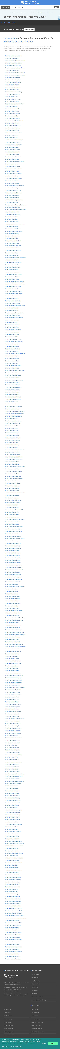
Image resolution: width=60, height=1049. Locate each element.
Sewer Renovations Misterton (12, 481)
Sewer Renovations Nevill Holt (12, 207)
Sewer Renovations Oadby (11, 605)
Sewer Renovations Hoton (11, 865)
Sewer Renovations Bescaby (12, 497)
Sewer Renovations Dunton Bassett (13, 231)
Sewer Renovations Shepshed (12, 113)
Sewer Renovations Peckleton (12, 166)
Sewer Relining (35, 1012)
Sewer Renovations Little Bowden (13, 192)
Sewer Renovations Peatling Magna (13, 678)
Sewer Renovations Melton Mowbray (14, 341)
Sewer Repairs (35, 1009)
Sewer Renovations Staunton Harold (14, 846)
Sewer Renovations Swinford (12, 521)
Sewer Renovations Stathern (12, 930)
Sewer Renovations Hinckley (12, 233)
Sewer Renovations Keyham (12, 658)
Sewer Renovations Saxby (11, 202)
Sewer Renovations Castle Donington (14, 140)
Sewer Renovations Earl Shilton (12, 812)
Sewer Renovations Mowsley (12, 346)
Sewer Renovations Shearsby (12, 838)
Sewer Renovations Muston (12, 147)
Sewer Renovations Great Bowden (13, 738)
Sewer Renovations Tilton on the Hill (14, 644)
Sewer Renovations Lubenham (12, 721)
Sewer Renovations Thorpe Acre (13, 476)
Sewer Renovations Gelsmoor (12, 195)
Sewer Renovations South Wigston (13, 810)
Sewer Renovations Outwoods (12, 887)
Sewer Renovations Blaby (11, 106)
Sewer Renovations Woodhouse (13, 545)
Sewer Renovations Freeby (11, 850)
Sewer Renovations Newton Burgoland (14, 161)
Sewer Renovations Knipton (12, 356)
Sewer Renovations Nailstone (12, 656)
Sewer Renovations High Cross (12, 603)
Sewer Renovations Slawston (12, 666)
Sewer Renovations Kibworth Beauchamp (15, 618)
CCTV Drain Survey (36, 1025)
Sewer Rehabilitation (9, 1031)
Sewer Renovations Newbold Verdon (14, 478)
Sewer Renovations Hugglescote (13, 690)
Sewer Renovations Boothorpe (12, 692)
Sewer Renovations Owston (12, 111)
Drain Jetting (35, 987)
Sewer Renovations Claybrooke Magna (14, 519)
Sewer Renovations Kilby (11, 322)
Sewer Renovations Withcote (12, 394)
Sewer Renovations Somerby (12, 171)
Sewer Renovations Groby (11, 826)
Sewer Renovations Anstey (11, 373)
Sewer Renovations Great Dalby (12, 214)
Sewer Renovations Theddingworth (13, 762)
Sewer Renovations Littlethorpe (12, 560)
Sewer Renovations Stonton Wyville (13, 910)
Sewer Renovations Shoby (11, 894)
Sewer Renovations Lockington (12, 937)
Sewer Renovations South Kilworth (13, 577)
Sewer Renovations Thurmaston (13, 903)
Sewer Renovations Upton (11, 589)
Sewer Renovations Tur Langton (13, 711)
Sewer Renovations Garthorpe (12, 325)
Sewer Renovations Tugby (11, 253)
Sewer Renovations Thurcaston (12, 723)
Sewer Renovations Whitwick (12, 197)
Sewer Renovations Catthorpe (12, 740)
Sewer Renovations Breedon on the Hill (14, 718)
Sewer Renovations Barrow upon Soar (14, 104)
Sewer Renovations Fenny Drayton (13, 80)
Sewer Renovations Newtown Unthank (14, 281)
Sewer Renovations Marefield (12, 358)
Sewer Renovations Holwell (11, 507)
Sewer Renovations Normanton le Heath (15, 60)
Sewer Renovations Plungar (11, 433)
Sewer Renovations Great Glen (12, 714)
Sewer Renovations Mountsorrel (13, 543)
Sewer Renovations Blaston (12, 764)
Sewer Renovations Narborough (13, 536)
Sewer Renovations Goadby (12, 332)
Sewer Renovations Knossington (13, 901)
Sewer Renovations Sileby (11, 505)
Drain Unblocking (36, 980)
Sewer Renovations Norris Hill (12, 884)
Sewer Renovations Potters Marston (14, 317)
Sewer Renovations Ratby (11, 855)
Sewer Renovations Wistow (11, 584)
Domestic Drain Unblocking (10, 1035)
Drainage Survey (8, 1019)
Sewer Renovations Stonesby (12, 382)
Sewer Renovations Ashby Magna (13, 947)
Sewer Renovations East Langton (13, 694)
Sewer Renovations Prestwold (12, 236)
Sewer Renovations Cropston (12, 368)
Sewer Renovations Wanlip (11, 788)
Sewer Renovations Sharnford (12, 642)
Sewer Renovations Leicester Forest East (15, 353)
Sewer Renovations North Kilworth (13, 913)
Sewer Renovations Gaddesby (12, 819)
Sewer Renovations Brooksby (12, 742)
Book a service (5, 7)
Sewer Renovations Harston (12, 512)
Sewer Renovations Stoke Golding (13, 939)
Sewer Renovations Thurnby (12, 154)
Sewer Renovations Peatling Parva (13, 579)
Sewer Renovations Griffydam (12, 128)
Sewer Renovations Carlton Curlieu (13, 625)
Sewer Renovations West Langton (13, 471)
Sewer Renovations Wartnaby (12, 488)
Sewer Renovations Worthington (13, 267)
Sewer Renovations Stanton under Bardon (15, 646)
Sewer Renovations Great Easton (13, 704)
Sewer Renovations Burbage (12, 668)
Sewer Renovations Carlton (11, 709)
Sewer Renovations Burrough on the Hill (14, 586)
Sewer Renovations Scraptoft (12, 944)
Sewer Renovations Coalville (12, 351)
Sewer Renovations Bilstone (12, 327)
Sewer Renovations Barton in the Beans (14, 284)
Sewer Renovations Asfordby (12, 361)
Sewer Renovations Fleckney (12, 445)
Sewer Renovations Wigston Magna (13, 630)
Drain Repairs (35, 990)
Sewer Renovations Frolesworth (13, 82)
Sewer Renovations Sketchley (12, 716)
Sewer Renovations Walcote (12, 949)
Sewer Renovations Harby (11, 889)
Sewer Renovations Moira (11, 337)
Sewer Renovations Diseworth (12, 409)
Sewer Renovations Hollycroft (12, 276)
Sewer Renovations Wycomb (12, 404)
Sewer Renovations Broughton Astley (14, 675)
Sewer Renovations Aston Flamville (13, 406)
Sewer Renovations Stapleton (12, 750)
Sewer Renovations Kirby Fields (12, 301)
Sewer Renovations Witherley (12, 464)
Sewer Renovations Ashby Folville (13, 922)
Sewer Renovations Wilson (11, 180)
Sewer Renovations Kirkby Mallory (13, 565)
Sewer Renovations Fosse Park (12, 423)
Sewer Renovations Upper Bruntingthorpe (15, 634)
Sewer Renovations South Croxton (13, 144)
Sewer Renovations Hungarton (12, 596)
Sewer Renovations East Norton (13, 375)
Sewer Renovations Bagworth (12, 94)
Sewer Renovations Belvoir (11, 363)
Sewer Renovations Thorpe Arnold (13, 680)
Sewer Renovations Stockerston (13, 898)
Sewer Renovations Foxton (11, 96)
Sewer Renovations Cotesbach (12, 272)
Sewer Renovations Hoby (11, 745)
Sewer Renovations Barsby (11, 260)
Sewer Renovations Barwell (11, 654)
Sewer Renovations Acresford (12, 848)
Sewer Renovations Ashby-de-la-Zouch (14, 449)
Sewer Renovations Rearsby (12, 805)
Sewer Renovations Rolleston (12, 238)
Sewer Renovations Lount (11, 288)
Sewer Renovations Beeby (11, 188)
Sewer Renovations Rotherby (12, 130)
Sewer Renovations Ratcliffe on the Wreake (15, 918)
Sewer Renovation (8, 1028)
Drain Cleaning (35, 977)
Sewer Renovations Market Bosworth (14, 457)
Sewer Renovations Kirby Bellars (13, 877)
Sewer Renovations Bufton (11, 135)
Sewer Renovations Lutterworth (12, 673)
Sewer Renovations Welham (12, 461)
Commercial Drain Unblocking (39, 1000)
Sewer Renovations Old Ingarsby (13, 733)
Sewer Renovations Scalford (12, 212)
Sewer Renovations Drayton (12, 490)
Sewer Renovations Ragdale (12, 524)
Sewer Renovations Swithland (12, 452)
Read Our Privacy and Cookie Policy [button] (11, 1046)
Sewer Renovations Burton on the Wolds (15, 305)
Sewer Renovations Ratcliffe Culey (13, 92)
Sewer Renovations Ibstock (11, 473)
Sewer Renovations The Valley (12, 798)
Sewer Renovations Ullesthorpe (12, 303)
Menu (56, 7)
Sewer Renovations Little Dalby (12, 425)
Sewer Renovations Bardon (11, 757)
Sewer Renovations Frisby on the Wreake (15, 75)
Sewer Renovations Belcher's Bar (13, 663)
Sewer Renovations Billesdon (12, 622)
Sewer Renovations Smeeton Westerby (14, 915)
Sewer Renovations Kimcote (12, 183)
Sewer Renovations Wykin (11, 786)
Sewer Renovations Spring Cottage (13, 754)
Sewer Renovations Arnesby (12, 860)
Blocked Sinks (7, 1009)
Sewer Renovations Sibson (11, 829)
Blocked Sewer (7, 1022)
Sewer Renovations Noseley (12, 867)
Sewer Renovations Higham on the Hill (14, 781)
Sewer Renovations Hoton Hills (12, 800)
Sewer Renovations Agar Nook (12, 834)
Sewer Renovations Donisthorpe (13, 574)
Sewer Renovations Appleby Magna (13, 862)
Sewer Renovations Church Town (13, 190)
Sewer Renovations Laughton (12, 344)
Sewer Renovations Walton (11, 822)
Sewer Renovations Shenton (12, 670)
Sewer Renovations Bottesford (12, 87)
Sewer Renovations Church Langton (14, 610)
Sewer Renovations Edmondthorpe (13, 421)
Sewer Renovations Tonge (11, 591)
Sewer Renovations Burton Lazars (13, 824)
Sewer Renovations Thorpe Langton (14, 293)
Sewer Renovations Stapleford (12, 706)
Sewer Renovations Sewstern (12, 790)
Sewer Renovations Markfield (12, 836)
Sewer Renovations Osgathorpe (12, 454)
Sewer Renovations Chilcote (12, 116)
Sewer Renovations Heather (12, 308)
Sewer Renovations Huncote (12, 747)
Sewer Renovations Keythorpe (12, 118)
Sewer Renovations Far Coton (12, 649)
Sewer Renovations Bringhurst (12, 315)
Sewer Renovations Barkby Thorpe (13, 531)
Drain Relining (35, 993)
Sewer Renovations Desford (12, 101)
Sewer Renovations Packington (12, 483)
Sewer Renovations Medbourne (12, 637)
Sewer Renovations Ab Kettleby (12, 502)
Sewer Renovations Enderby (12, 927)
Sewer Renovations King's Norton (13, 262)
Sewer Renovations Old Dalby (12, 70)
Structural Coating (36, 1019)
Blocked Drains (35, 974)
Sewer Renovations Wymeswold (13, 399)
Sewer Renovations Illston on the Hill (14, 509)
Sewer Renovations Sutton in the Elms (14, 632)
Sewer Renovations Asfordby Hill (13, 397)
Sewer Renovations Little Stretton (13, 500)
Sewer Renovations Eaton (11, 401)
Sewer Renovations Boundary (12, 608)
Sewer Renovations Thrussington (13, 529)
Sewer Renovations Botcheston (12, 730)
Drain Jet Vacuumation (37, 996)
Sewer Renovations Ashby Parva (13, 726)
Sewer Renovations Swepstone (12, 942)
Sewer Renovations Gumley (11, 255)
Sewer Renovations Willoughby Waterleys (15, 466)
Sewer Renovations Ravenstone (13, 99)
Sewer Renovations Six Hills (12, 469)
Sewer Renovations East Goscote (13, 908)
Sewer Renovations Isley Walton (13, 925)
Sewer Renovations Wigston (12, 58)
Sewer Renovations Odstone (12, 766)
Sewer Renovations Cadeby (11, 265)
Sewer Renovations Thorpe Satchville (14, 858)
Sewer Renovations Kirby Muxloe (13, 581)
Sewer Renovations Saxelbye (12, 514)
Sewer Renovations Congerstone (13, 365)
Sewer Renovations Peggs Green (13, 245)
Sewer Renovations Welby (11, 176)
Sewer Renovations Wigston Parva (13, 339)
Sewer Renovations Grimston (12, 793)
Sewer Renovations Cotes (11, 137)
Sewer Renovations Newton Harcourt (14, 620)
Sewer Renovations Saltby (11, 891)
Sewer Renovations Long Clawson (13, 274)
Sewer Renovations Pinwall (11, 593)
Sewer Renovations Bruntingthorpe (13, 682)
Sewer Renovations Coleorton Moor (14, 156)
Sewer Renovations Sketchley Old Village (15, 774)
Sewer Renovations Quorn (11, 269)
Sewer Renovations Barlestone (12, 389)
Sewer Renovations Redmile (12, 248)
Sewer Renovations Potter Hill (12, 802)
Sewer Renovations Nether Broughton (14, 567)
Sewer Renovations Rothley (11, 430)
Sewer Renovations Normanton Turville (14, 313)
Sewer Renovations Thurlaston (12, 555)
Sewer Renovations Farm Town (12, 613)
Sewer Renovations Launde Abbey (13, 841)
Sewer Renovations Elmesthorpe (13, 959)
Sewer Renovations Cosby (11, 447)
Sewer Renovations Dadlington (12, 752)
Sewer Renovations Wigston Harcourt (14, 380)
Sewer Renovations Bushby (11, 418)
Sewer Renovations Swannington (13, 250)
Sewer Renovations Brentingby (12, 485)
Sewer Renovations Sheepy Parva (13, 168)
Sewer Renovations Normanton (12, 956)
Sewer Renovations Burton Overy (13, 329)
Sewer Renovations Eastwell (12, 334)
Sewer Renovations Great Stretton (13, 951)
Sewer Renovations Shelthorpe (12, 377)
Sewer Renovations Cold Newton (13, 831)
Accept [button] (53, 1043)
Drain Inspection (35, 984)
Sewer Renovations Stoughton (12, 149)
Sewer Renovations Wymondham (13, 728)
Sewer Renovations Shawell (12, 872)
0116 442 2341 (10, 23)
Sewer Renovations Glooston (12, 159)
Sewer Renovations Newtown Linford (14, 776)
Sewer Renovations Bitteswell (12, 771)
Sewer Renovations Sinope (11, 541)
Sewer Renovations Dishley (11, 735)
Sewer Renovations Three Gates (13, 240)
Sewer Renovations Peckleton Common (14, 538)
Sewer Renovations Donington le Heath (14, 843)
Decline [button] (44, 1043)
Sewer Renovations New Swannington (14, 120)
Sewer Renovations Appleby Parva (13, 56)
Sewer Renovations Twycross (12, 817)
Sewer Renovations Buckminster (13, 661)
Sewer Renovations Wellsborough (13, 387)
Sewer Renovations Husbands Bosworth (15, 493)
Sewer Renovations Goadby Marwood (14, 853)
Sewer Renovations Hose (11, 219)
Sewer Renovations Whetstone (12, 572)
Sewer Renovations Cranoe (11, 298)
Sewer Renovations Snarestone (12, 906)
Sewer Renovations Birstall (11, 164)
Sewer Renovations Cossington (12, 882)
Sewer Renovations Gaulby (11, 216)
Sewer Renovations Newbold (12, 517)
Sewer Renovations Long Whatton (13, 178)
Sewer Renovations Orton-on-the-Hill (14, 570)
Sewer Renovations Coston (11, 954)
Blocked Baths (7, 1012)
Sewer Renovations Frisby (11, 226)
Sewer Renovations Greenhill (12, 123)
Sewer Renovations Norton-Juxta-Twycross (15, 204)
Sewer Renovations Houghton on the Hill (15, 72)
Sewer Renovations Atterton (12, 769)
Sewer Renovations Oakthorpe (12, 627)
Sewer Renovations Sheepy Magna (13, 557)
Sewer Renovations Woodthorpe (13, 814)
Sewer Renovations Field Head (12, 349)
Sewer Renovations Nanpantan (12, 598)
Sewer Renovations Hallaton (12, 759)
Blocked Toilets (8, 1015)
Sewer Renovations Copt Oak (12, 296)
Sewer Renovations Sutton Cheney (13, 108)
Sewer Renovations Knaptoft (12, 435)
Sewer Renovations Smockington (13, 783)
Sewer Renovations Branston (12, 920)
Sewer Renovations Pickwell (12, 697)
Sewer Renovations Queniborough (13, 416)
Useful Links (36, 1005)
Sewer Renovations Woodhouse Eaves (14, 68)
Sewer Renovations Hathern (12, 702)
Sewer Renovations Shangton (12, 778)
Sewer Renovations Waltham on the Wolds (15, 209)
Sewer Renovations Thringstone (13, 286)
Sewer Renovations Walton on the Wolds (15, 411)
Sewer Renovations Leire (11, 533)
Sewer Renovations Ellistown (12, 84)
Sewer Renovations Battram (12, 639)
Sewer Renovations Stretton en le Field (14, 224)
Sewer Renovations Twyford (12, 279)
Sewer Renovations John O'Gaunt (13, 132)
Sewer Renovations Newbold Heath (13, 870)
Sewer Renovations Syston (11, 428)
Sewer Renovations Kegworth (12, 685)
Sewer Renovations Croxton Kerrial (13, 291)
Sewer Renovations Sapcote (12, 320)
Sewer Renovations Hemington (12, 935)
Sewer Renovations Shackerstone (13, 63)
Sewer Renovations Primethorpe (13, 548)
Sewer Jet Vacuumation (37, 1022)
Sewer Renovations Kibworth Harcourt (14, 185)
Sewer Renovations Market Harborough (14, 413)
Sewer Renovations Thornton (12, 699)
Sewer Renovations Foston (11, 310)
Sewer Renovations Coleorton (12, 152)
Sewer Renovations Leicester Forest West (15, 257)
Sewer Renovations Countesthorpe (13, 173)
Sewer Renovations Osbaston (12, 392)
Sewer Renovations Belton (11, 442)
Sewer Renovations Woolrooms (13, 562)
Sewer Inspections (8, 1025)
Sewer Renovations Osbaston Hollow (14, 526)
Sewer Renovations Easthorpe (12, 795)
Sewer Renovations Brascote (12, 243)
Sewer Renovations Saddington (12, 437)
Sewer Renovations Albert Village (13, 879)
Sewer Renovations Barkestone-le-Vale (14, 687)
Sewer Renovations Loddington (12, 385)
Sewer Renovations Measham (12, 440)
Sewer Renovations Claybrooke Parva (14, 200)
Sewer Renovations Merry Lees (12, 553)
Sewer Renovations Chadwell (12, 89)
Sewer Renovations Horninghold (13, 651)
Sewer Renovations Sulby (11, 807)
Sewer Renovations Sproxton (12, 550)
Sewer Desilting (35, 1015)
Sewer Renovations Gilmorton (12, 77)
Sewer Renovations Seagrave (12, 601)
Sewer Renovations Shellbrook (12, 896)
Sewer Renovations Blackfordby (13, 65)
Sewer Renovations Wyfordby (12, 495)
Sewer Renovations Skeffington (12, 142)
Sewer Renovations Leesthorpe (12, 125)
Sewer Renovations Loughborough (13, 932)
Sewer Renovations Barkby (11, 221)
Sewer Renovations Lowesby (12, 615)
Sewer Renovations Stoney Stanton (13, 459)
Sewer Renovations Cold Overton (13, 228)
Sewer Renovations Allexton (12, 874)
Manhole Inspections (37, 1028)
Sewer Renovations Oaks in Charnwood (14, 370)
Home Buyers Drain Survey (38, 1031)
